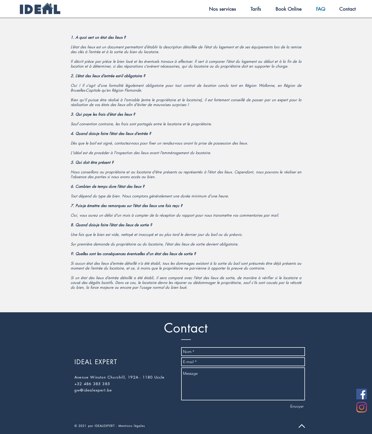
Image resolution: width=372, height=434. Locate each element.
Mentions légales (131, 426)
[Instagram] (361, 407)
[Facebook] (361, 394)
